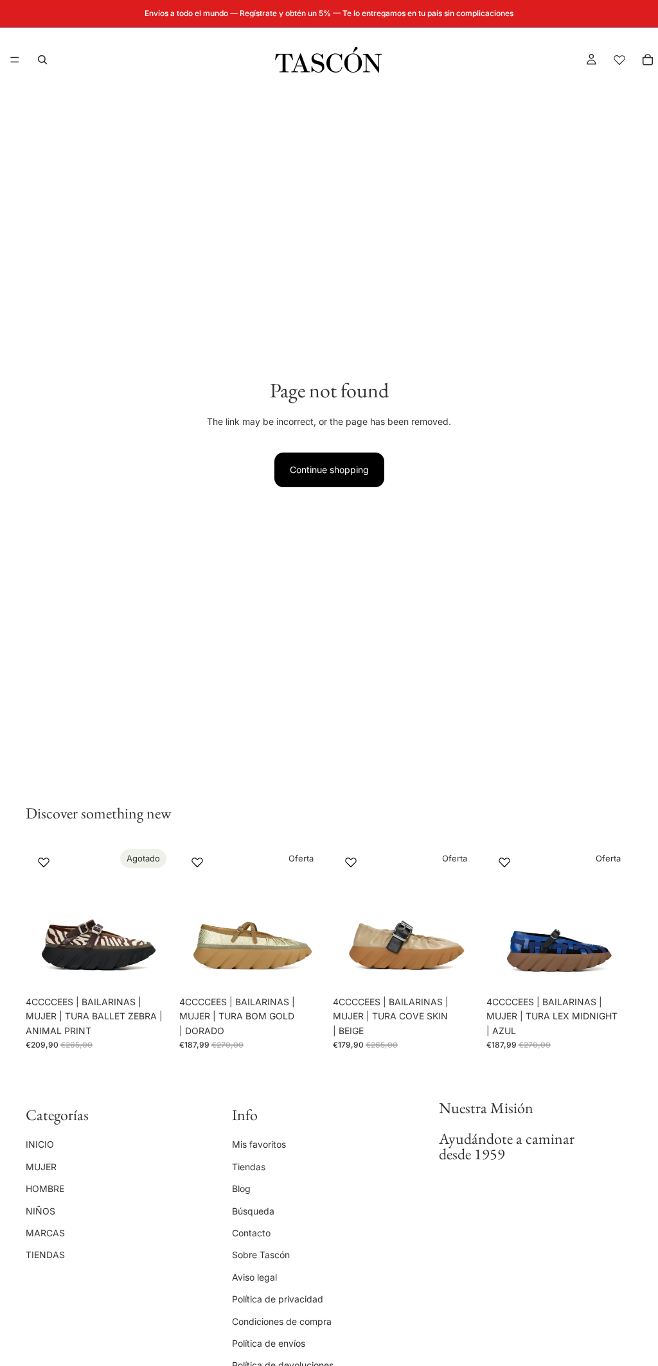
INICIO (40, 1144)
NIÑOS (40, 1210)
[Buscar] (42, 60)
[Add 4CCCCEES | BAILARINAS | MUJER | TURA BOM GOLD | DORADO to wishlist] (197, 862)
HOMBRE (45, 1188)
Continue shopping (329, 469)
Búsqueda (253, 1210)
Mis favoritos (259, 1144)
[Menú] (15, 59)
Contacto (251, 1232)
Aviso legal (254, 1276)
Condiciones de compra (282, 1320)
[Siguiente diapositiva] (157, 917)
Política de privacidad (277, 1298)
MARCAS (45, 1232)
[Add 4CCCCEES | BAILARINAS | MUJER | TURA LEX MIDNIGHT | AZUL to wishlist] (504, 862)
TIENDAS (45, 1254)
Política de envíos (268, 1342)
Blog (241, 1188)
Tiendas (248, 1166)
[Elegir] (305, 969)
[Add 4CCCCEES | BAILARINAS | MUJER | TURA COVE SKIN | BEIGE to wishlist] (350, 862)
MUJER (41, 1166)
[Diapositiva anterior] (40, 917)
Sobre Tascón (261, 1254)
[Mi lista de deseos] (619, 60)
